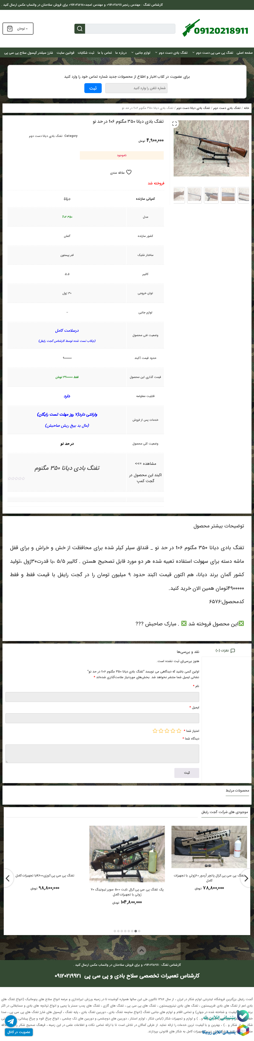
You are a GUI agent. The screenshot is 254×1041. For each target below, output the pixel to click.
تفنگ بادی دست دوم (173, 52)
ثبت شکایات (86, 52)
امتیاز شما (191, 731)
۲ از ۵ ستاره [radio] (172, 730)
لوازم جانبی (142, 52)
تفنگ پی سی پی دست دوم (214, 52)
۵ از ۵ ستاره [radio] (155, 730)
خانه (246, 108)
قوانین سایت (65, 52)
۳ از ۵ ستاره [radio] (166, 730)
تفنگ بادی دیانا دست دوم (193, 108)
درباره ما (121, 52)
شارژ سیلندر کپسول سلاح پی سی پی (28, 52)
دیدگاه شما (191, 738)
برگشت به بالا (122, 950)
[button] (174, 123)
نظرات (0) (222, 650)
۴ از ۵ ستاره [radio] (161, 730)
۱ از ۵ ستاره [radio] (178, 730)
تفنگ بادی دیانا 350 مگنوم (67, 468)
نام (196, 686)
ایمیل (194, 707)
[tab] (226, 650)
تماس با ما (105, 52)
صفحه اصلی (245, 52)
